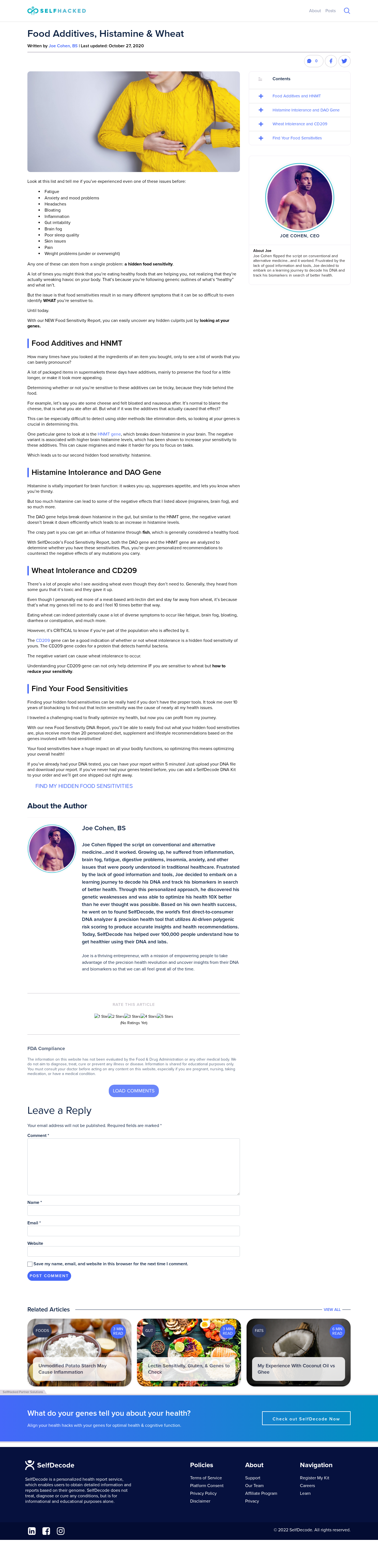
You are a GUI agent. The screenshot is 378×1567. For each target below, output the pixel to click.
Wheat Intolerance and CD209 (300, 123)
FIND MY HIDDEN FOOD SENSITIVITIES (84, 786)
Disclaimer (200, 1501)
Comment (38, 1135)
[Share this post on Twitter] (344, 61)
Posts (330, 11)
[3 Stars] (132, 1016)
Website (35, 1243)
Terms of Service (206, 1478)
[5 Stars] (165, 1016)
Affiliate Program (261, 1493)
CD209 (43, 640)
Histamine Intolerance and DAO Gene (306, 110)
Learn (305, 1493)
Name (34, 1202)
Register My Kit (314, 1478)
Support (252, 1478)
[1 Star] (101, 1016)
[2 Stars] (116, 1016)
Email (34, 1223)
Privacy (252, 1501)
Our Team (254, 1485)
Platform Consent (207, 1485)
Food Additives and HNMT (297, 95)
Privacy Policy (203, 1493)
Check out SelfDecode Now (306, 1419)
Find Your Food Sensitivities (297, 138)
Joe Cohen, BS (63, 46)
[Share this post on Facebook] (331, 61)
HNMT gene (109, 434)
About (315, 11)
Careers (307, 1485)
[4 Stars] (149, 1016)
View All (332, 1309)
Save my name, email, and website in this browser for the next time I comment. (110, 1264)
